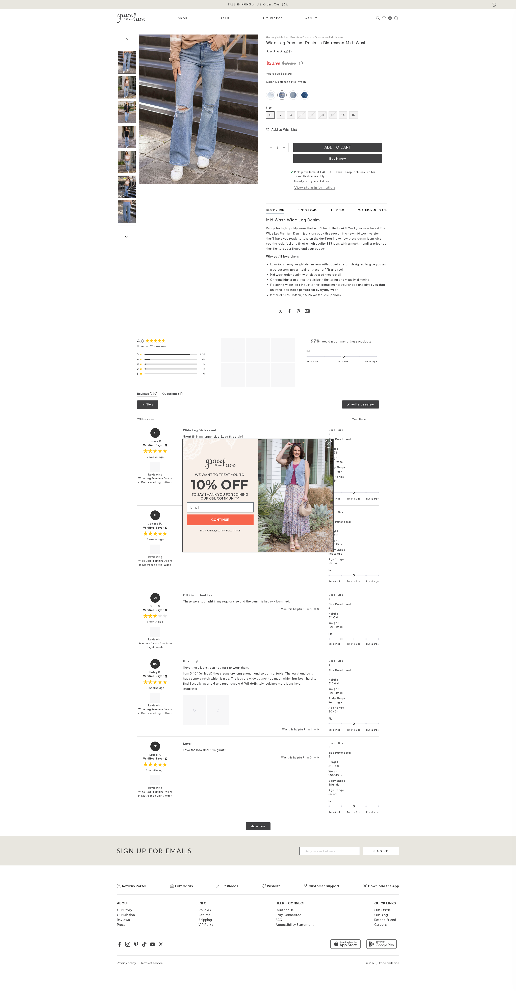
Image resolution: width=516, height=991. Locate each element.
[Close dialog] (328, 443)
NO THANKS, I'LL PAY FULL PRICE (220, 529)
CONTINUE (220, 520)
